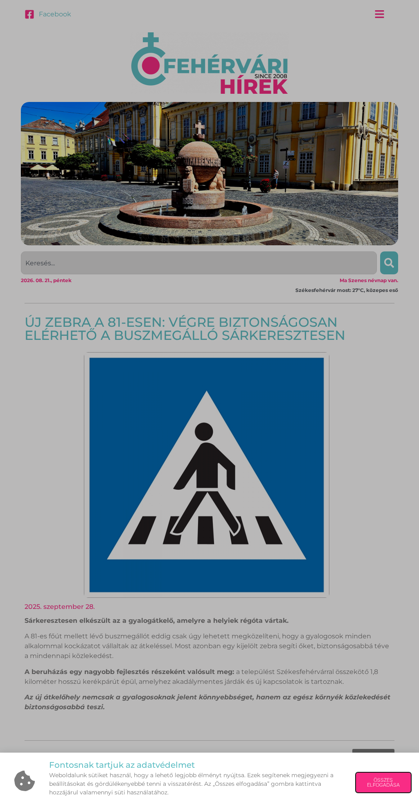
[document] (209, 406)
